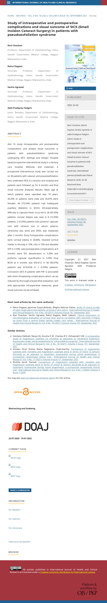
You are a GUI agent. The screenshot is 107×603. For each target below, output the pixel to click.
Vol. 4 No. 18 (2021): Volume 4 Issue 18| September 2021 (57, 15)
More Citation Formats (78, 200)
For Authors (14, 518)
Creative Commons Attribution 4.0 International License (67, 572)
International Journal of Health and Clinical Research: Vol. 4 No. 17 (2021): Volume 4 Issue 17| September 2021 (56, 358)
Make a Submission (20, 490)
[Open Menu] (8, 2)
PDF (70, 88)
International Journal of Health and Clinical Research (44, 2)
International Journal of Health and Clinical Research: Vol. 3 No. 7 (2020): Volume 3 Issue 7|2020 (56, 371)
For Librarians (15, 528)
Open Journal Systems (19, 541)
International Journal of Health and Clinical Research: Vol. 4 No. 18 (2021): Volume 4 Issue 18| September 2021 (56, 311)
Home (11, 15)
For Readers (14, 509)
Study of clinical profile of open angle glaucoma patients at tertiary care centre (56, 308)
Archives (21, 15)
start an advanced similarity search (38, 378)
